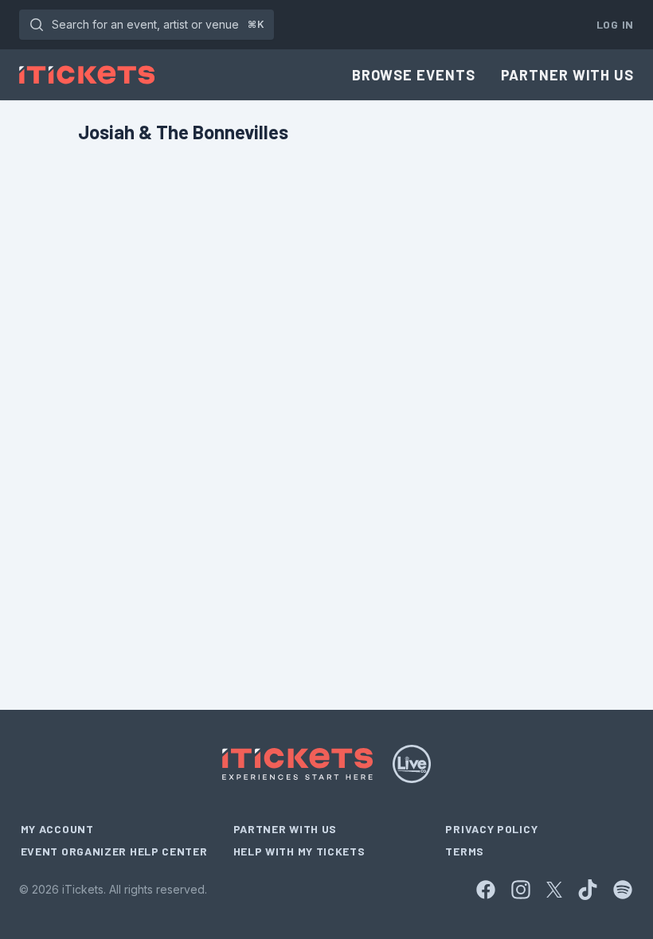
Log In (615, 24)
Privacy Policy (491, 829)
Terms (464, 851)
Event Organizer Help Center (114, 851)
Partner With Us (568, 75)
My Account (57, 829)
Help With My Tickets (299, 851)
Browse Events (413, 75)
